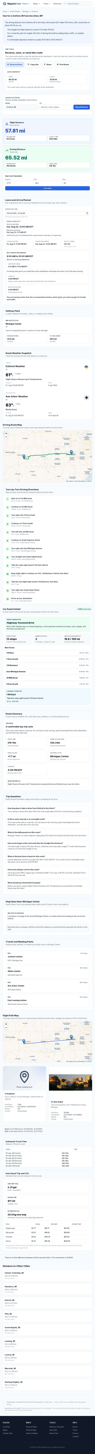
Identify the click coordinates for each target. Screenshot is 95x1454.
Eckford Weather (15, 366)
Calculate (48, 188)
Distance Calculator (56, 1427)
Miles (64, 179)
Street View (53, 1433)
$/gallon (8, 179)
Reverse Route (16, 64)
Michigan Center (13, 324)
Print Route (64, 64)
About (75, 1427)
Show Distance (81, 107)
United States (15, 11)
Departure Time (11, 209)
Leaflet (70, 481)
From (7, 103)
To (40, 103)
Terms (75, 1430)
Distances (57, 4)
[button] (23, 456)
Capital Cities (8, 1433)
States (5, 1430)
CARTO (89, 481)
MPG (35, 179)
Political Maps (31, 1430)
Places (25, 4)
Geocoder (53, 1430)
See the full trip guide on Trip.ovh (38, 1402)
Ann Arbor (58, 1102)
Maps (35, 4)
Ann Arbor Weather (17, 396)
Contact (76, 1436)
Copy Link (34, 64)
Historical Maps (32, 1433)
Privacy (75, 1433)
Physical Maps (31, 1427)
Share (48, 64)
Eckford (35, 11)
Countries (6, 1427)
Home (5, 11)
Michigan (25, 11)
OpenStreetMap (80, 481)
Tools (45, 4)
